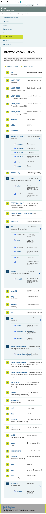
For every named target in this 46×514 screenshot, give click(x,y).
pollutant (20, 338)
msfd (13, 435)
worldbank (15, 483)
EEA (12, 2)
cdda (13, 125)
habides (14, 304)
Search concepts (28, 66)
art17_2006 (15, 96)
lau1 (12, 408)
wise (12, 476)
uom (12, 470)
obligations (21, 162)
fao (12, 227)
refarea (19, 252)
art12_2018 (15, 88)
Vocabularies (7, 37)
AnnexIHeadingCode (21, 354)
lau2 (12, 414)
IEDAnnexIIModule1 (18, 346)
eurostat (14, 221)
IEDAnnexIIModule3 (18, 362)
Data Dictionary (19, 13)
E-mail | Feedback (9, 507)
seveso (14, 456)
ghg (12, 297)
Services (6, 40)
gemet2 (14, 291)
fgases (13, 271)
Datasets (6, 21)
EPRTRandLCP (17, 203)
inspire (13, 392)
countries (20, 279)
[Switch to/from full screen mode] (33, 5)
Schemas (6, 33)
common (14, 131)
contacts (20, 144)
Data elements (7, 29)
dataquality (15, 173)
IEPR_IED (15, 382)
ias (12, 312)
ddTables (20, 152)
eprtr (13, 178)
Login (29, 5)
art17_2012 (15, 104)
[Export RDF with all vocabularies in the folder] (40, 139)
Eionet (11, 13)
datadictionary (17, 136)
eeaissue (20, 156)
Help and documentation (11, 18)
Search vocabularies (12, 66)
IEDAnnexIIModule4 (18, 372)
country (19, 491)
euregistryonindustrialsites (18, 213)
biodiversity (16, 119)
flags (18, 240)
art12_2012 (15, 80)
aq (12, 72)
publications (16, 451)
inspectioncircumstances (21, 331)
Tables (5, 25)
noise (13, 443)
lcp (12, 427)
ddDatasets (20, 148)
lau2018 (14, 419)
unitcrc (19, 262)
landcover (15, 400)
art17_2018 (15, 112)
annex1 (19, 325)
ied (12, 318)
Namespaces (7, 44)
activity (19, 186)
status (19, 166)
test (12, 464)
